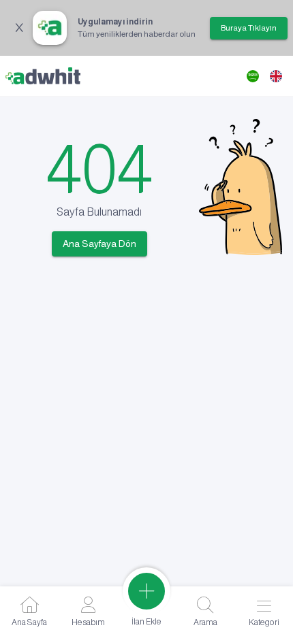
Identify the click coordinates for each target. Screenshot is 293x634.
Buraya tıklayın (249, 28)
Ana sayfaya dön (99, 243)
